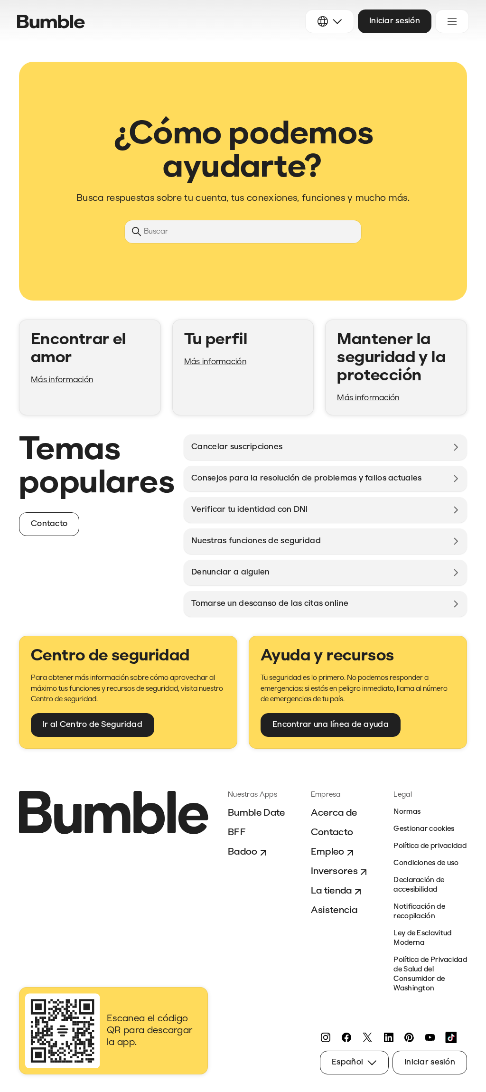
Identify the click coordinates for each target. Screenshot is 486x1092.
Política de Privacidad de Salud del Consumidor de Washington (430, 974)
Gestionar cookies (423, 829)
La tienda (331, 891)
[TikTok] (451, 1037)
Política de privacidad (430, 846)
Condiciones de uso (425, 863)
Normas (407, 812)
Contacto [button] (49, 524)
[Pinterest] (409, 1037)
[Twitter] (367, 1037)
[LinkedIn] (388, 1037)
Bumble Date (256, 813)
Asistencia (334, 910)
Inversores (334, 871)
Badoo (243, 852)
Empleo (328, 852)
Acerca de (334, 813)
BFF (237, 833)
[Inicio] (51, 21)
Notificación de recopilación (419, 912)
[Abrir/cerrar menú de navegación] (452, 21)
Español (347, 1062)
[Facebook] (346, 1037)
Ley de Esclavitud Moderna (422, 938)
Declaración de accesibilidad (418, 885)
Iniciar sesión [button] (394, 21)
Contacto (332, 833)
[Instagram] (325, 1037)
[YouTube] (430, 1037)
